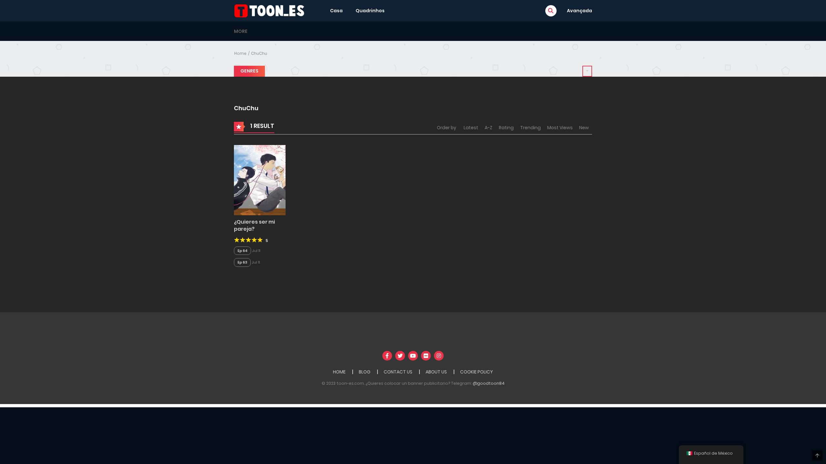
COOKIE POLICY (476, 372)
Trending (530, 127)
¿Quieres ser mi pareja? (254, 225)
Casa (336, 10)
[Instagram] (439, 356)
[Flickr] (426, 356)
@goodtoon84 (489, 383)
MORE (240, 31)
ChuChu (259, 53)
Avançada (579, 10)
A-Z (488, 127)
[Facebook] (387, 356)
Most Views (560, 127)
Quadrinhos (370, 10)
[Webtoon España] (271, 10)
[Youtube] (413, 356)
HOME (339, 372)
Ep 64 (242, 250)
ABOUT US (436, 372)
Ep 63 (242, 262)
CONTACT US (398, 372)
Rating (506, 127)
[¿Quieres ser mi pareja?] (260, 180)
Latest (471, 127)
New (584, 127)
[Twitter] (400, 356)
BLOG (364, 372)
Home (240, 53)
